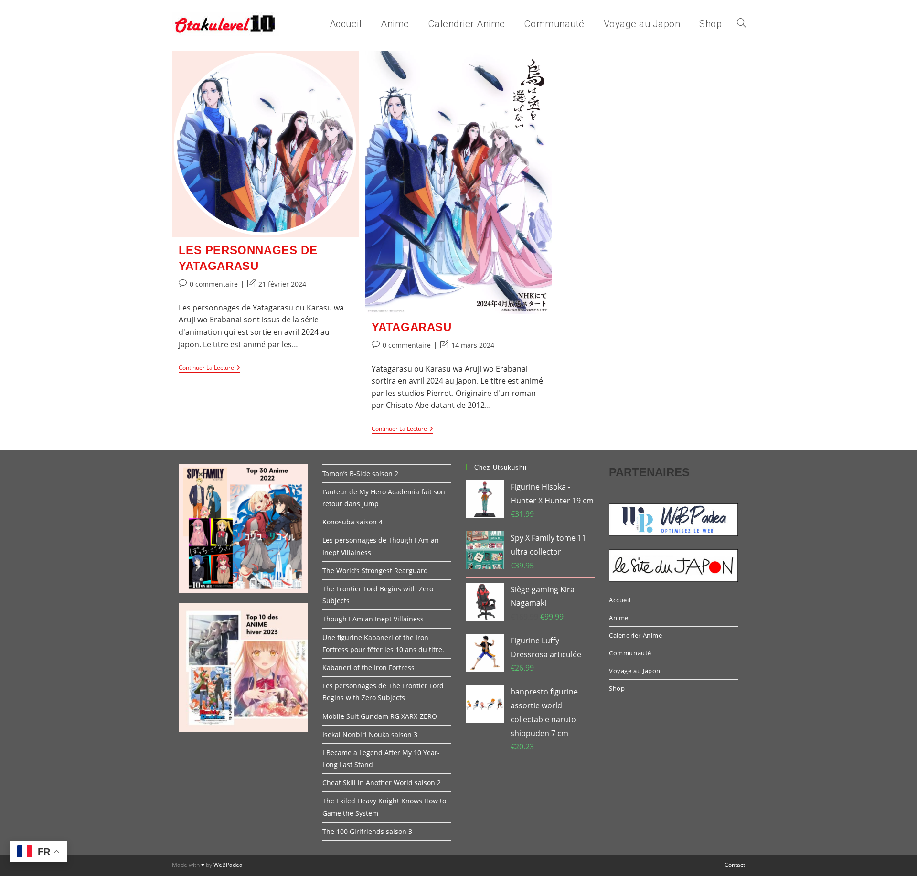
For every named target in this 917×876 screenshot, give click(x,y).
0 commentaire (214, 283)
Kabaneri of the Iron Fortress (368, 667)
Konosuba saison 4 (352, 521)
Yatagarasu (412, 326)
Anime (619, 617)
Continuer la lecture (209, 368)
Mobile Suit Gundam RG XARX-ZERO (379, 716)
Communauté (630, 653)
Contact (735, 865)
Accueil (619, 600)
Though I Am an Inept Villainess (373, 618)
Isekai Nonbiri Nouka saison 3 (369, 734)
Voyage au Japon (635, 670)
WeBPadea (228, 865)
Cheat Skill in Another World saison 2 (381, 782)
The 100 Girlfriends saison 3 (367, 831)
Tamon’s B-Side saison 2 (360, 473)
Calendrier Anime (635, 635)
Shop (617, 688)
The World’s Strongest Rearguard (375, 570)
